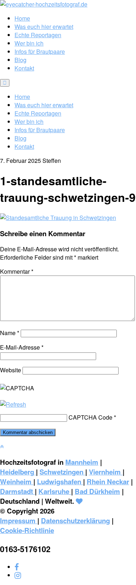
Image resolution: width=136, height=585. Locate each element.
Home (22, 18)
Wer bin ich (29, 43)
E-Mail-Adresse (22, 347)
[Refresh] (13, 404)
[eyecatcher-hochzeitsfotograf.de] (43, 4)
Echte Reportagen (38, 35)
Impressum (18, 520)
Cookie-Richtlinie (27, 530)
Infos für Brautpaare (40, 51)
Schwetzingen (62, 472)
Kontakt (24, 68)
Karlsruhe (54, 491)
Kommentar (16, 271)
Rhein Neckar (108, 481)
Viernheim (106, 472)
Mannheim (81, 462)
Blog (20, 60)
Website (10, 370)
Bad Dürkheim (97, 491)
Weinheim (16, 481)
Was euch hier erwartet (44, 26)
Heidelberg (18, 472)
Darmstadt (17, 491)
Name (9, 333)
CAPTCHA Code (90, 417)
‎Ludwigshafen (60, 481)
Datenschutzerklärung (75, 520)
